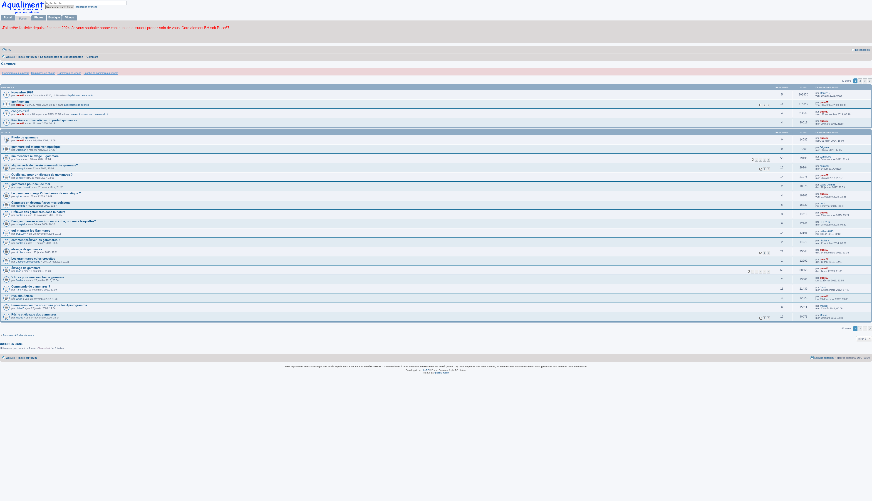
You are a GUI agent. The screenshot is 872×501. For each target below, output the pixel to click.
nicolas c (20, 215)
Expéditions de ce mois (80, 95)
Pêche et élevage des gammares (34, 314)
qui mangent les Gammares (30, 230)
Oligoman (21, 149)
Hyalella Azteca (22, 296)
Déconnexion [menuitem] (862, 49)
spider (19, 196)
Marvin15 (825, 93)
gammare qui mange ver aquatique (35, 146)
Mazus (19, 317)
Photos (38, 17)
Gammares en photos (43, 73)
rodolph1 (20, 205)
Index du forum (27, 357)
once (822, 203)
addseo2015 (826, 231)
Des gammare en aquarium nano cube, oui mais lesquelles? (53, 221)
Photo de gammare (24, 137)
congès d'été (20, 111)
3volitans (20, 280)
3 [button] (865, 81)
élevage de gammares (26, 249)
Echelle (20, 177)
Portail (8, 17)
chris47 (20, 308)
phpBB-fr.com (442, 372)
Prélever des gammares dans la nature (38, 212)
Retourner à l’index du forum (18, 335)
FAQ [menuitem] (8, 49)
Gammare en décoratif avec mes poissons (40, 202)
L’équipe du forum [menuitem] (824, 357)
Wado (19, 299)
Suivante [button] (870, 80)
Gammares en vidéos (69, 73)
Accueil (10, 357)
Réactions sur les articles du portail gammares (44, 120)
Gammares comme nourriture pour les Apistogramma (49, 305)
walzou (823, 305)
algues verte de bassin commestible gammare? (44, 165)
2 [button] (860, 81)
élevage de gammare (25, 268)
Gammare (8, 63)
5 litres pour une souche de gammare (37, 277)
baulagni (20, 168)
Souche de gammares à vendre (101, 73)
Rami (18, 289)
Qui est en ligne (11, 344)
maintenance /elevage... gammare (35, 156)
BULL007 (21, 233)
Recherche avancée (86, 6)
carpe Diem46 (23, 187)
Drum (19, 159)
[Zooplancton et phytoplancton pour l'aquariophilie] (23, 14)
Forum (23, 18)
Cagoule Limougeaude (28, 261)
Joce (18, 271)
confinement (20, 101)
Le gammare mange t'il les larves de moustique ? (46, 193)
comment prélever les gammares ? (35, 240)
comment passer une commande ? (89, 114)
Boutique (54, 17)
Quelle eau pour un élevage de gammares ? (42, 174)
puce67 (20, 95)
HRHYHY (825, 221)
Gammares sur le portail (15, 73)
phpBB (425, 370)
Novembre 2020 (22, 92)
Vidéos (69, 17)
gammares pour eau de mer (30, 184)
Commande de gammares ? (30, 286)
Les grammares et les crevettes (33, 258)
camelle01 (825, 156)
